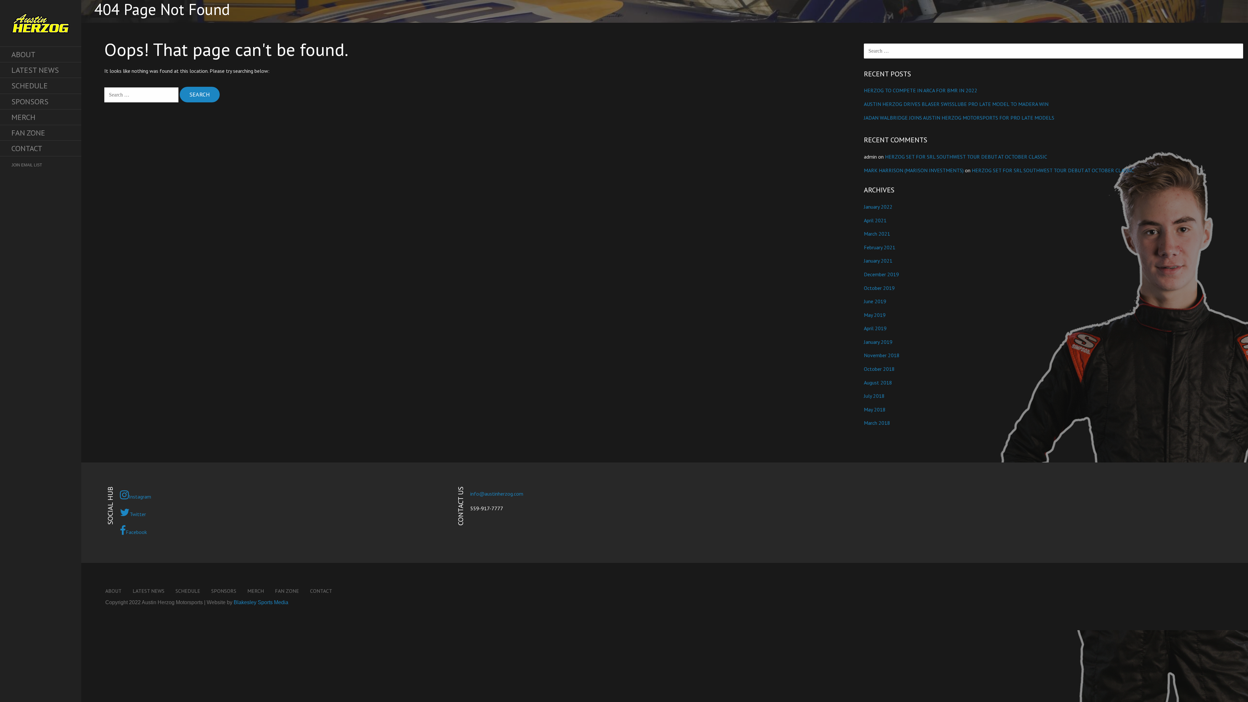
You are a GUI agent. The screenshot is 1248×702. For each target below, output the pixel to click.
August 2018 (878, 382)
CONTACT (26, 148)
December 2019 (881, 274)
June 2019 (875, 301)
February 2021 (879, 247)
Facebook (136, 532)
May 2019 (875, 315)
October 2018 (879, 369)
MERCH (23, 117)
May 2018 (875, 409)
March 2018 (877, 423)
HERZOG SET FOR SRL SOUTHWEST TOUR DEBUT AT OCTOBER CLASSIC (966, 156)
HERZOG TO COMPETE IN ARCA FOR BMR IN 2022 (920, 90)
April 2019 (875, 328)
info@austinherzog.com (496, 493)
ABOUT (23, 54)
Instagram (140, 496)
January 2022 (878, 206)
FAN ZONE (28, 133)
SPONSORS (29, 102)
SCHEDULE (29, 86)
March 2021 (877, 233)
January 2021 (878, 260)
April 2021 (875, 220)
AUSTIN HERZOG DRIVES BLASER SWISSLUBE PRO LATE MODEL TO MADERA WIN (956, 104)
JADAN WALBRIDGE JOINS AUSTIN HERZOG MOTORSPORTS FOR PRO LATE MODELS (959, 117)
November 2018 (882, 355)
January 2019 (878, 342)
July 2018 (874, 396)
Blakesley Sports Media (261, 602)
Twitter (138, 514)
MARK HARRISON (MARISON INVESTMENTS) (914, 170)
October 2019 (879, 288)
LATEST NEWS (35, 70)
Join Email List (26, 165)
